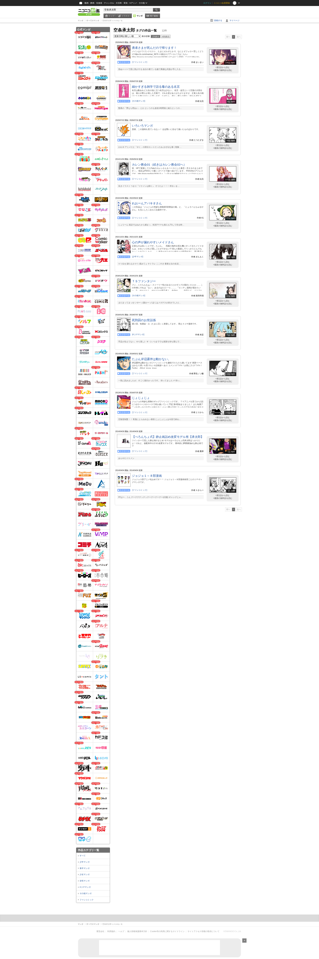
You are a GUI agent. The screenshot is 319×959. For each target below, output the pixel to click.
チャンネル (109, 3)
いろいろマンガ (142, 125)
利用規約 (111, 931)
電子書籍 (154, 16)
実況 (126, 3)
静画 (92, 3)
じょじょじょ (141, 398)
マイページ (234, 20)
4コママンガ (85, 887)
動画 (87, 3)
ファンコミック (87, 900)
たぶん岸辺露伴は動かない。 (151, 359)
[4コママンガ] (138, 334)
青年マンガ (85, 868)
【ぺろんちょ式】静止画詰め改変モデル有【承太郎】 (168, 436)
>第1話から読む (222, 67)
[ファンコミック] (139, 62)
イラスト (126, 16)
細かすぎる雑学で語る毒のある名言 (156, 86)
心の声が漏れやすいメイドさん (153, 242)
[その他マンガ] (138, 101)
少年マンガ (85, 862)
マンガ (140, 16)
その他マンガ (86, 893)
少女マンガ (85, 874)
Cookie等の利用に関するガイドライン (167, 931)
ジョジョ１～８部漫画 (147, 475)
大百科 (119, 3)
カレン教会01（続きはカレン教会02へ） (159, 164)
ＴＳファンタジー (144, 281)
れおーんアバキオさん (147, 203)
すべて (83, 855)
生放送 (99, 3)
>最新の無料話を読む (222, 70)
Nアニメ (133, 3)
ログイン (207, 3)
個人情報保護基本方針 (137, 931)
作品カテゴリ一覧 (88, 850)
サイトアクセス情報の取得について (203, 931)
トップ (111, 16)
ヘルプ (121, 931)
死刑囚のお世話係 (144, 320)
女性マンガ (85, 881)
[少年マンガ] (137, 256)
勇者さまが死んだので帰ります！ (154, 47)
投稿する (218, 20)
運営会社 (100, 931)
